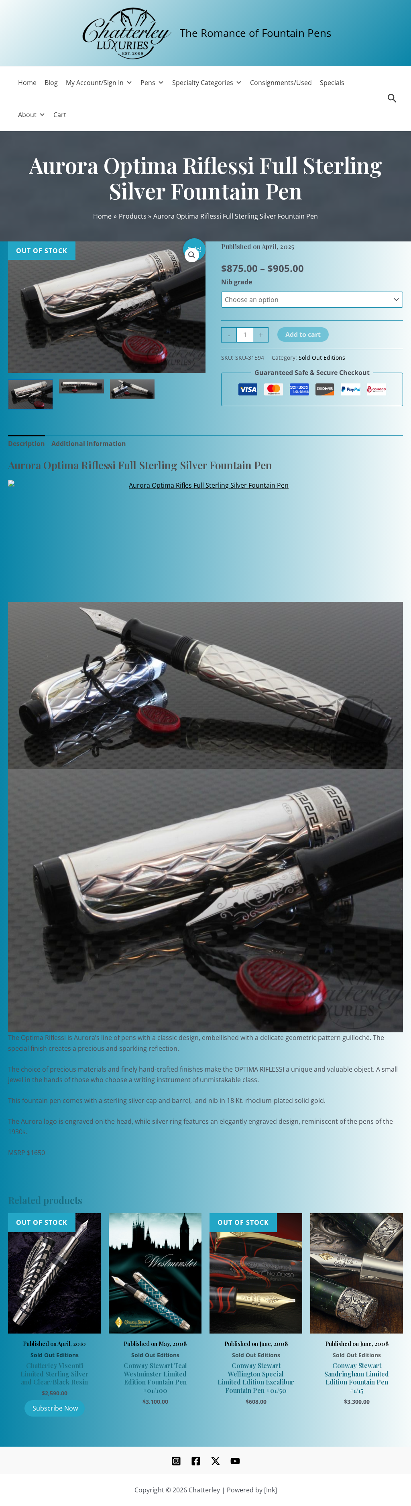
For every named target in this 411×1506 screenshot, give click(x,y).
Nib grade (236, 282)
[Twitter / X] (215, 1461)
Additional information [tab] (88, 443)
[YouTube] (235, 1461)
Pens (147, 82)
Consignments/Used (281, 82)
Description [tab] (26, 443)
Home (27, 82)
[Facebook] (196, 1461)
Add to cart (303, 334)
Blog (51, 82)
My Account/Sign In (95, 82)
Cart (59, 114)
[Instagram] (176, 1461)
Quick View (54, 1324)
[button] (192, 255)
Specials (332, 82)
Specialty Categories (202, 82)
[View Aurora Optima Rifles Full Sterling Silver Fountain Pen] (30, 394)
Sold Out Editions (322, 357)
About (27, 114)
